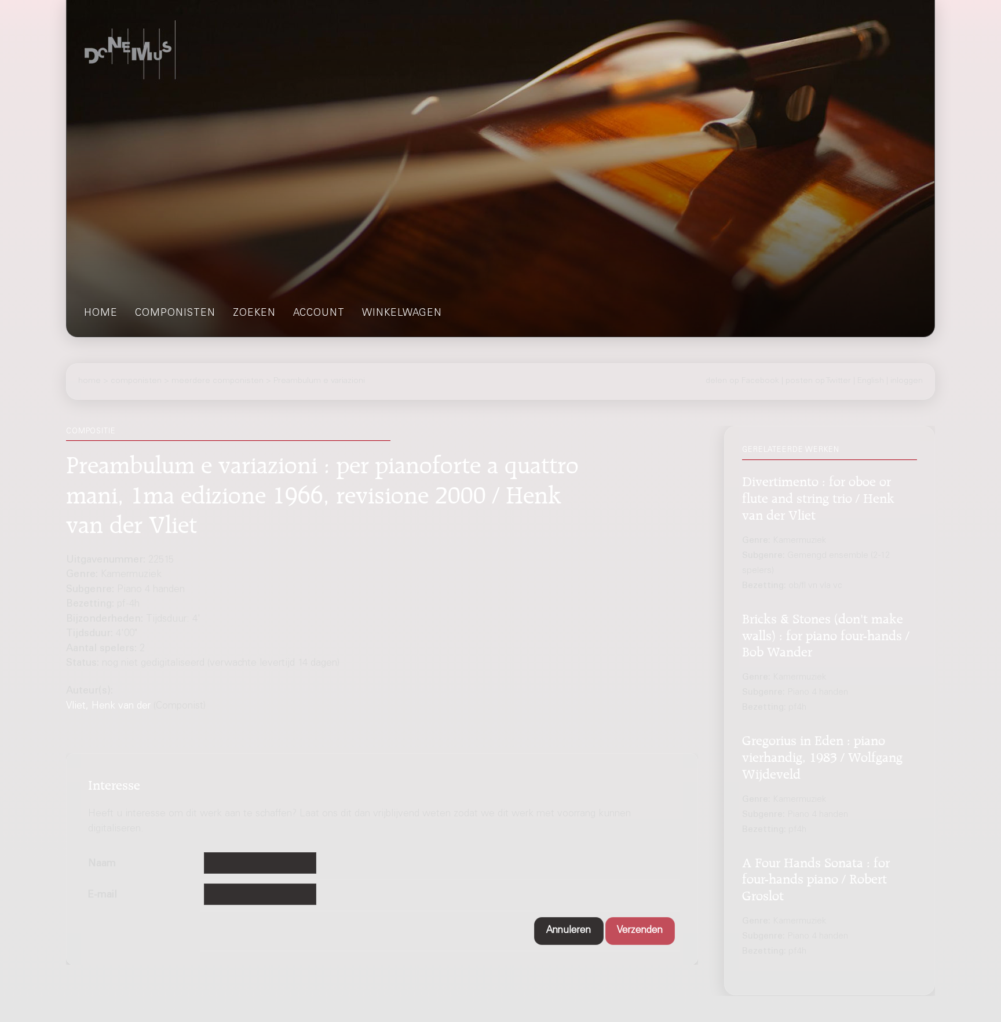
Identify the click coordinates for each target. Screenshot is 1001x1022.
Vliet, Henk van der (108, 706)
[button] (569, 931)
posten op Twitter (818, 381)
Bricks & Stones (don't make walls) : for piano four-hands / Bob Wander (825, 633)
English (870, 381)
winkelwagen (402, 314)
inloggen (906, 381)
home (101, 314)
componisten (175, 314)
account (319, 314)
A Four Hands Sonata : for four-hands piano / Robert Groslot (816, 877)
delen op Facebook (742, 381)
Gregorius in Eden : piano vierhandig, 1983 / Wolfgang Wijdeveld (822, 755)
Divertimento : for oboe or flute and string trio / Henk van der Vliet (818, 496)
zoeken (254, 314)
